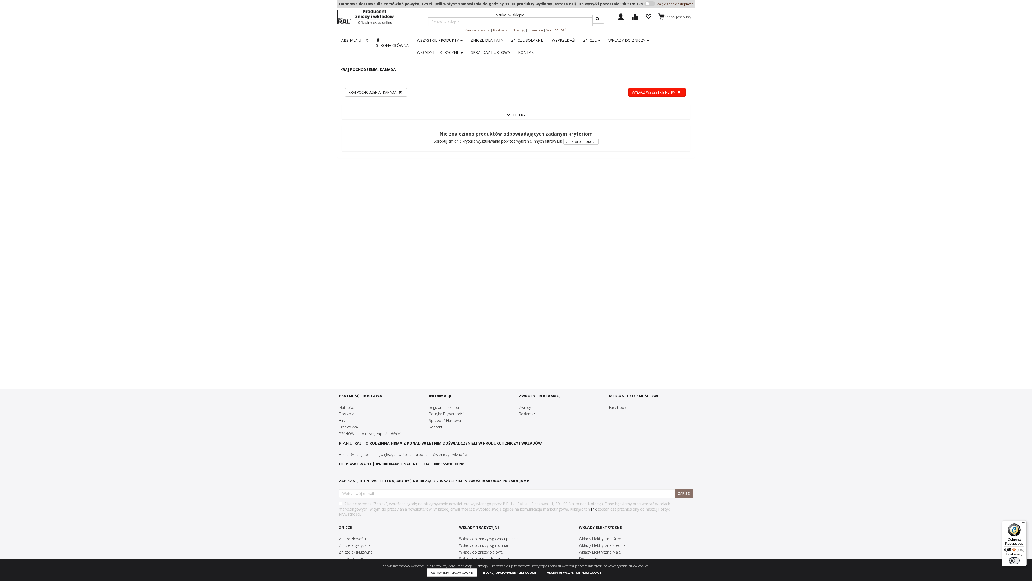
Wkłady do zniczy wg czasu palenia (489, 538)
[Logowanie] (621, 16)
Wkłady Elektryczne (438, 52)
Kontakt (435, 427)
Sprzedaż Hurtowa (445, 420)
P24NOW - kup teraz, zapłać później (370, 433)
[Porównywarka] (634, 16)
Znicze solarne (351, 558)
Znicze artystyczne (355, 545)
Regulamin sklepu (444, 407)
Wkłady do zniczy (627, 40)
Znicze (590, 40)
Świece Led (588, 558)
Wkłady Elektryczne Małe (600, 552)
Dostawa (346, 413)
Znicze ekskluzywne (355, 552)
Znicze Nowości (352, 538)
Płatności (346, 407)
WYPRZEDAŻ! (556, 30)
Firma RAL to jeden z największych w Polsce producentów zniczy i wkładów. (403, 454)
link (594, 509)
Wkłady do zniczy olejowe (481, 552)
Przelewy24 (348, 427)
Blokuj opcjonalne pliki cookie (509, 573)
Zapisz (684, 493)
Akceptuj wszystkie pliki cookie (574, 573)
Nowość (519, 30)
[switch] (1014, 560)
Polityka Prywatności (446, 413)
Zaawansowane (477, 30)
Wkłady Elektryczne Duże (600, 538)
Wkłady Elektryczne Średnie (602, 545)
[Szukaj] (598, 19)
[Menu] (1023, 523)
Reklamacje (529, 413)
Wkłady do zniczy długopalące (484, 558)
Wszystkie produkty (438, 40)
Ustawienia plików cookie (452, 573)
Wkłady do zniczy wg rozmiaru (485, 545)
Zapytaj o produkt (581, 142)
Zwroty (525, 407)
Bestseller (501, 30)
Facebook (617, 407)
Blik (342, 420)
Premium (535, 30)
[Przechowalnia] (648, 16)
